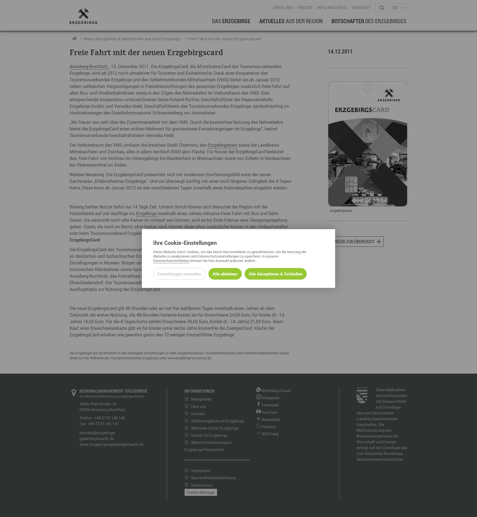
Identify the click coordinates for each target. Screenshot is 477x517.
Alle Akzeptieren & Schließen (276, 274)
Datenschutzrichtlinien (171, 260)
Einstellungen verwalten (179, 274)
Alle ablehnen (225, 274)
